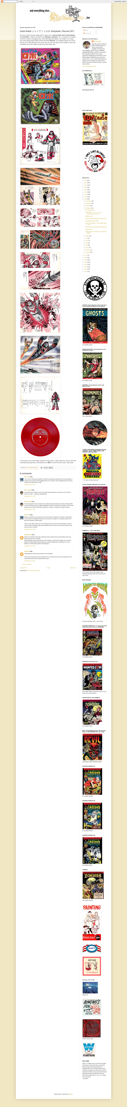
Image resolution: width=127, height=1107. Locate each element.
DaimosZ (26, 551)
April (87, 245)
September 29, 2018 (29, 509)
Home (48, 568)
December (88, 201)
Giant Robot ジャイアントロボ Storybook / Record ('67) (93, 213)
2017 (85, 255)
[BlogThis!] (46, 468)
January (88, 252)
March (87, 247)
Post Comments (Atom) (33, 570)
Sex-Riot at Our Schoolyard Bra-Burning (96, 227)
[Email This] (45, 468)
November (88, 203)
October (88, 205)
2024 (85, 185)
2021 (85, 192)
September (89, 208)
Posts (86, 30)
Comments (88, 33)
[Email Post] (41, 467)
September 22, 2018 (29, 484)
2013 (85, 264)
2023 (85, 187)
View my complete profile (89, 66)
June (87, 240)
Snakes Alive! (89, 229)
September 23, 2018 (29, 496)
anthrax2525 (27, 534)
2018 (85, 199)
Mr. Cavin (27, 476)
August (88, 236)
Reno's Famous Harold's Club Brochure (96, 218)
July (87, 238)
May (87, 243)
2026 (85, 180)
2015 (85, 260)
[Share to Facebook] (50, 468)
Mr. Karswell (27, 490)
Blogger (71, 1094)
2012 (85, 267)
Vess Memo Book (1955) (92, 221)
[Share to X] (48, 468)
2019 (85, 197)
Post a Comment (26, 564)
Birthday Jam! (89, 216)
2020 (85, 194)
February (88, 250)
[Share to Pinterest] (52, 468)
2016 (85, 257)
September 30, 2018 (29, 546)
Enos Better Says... (90, 210)
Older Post (73, 568)
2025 (85, 182)
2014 (85, 262)
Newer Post (23, 568)
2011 (85, 269)
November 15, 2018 (29, 561)
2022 (85, 190)
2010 (85, 271)
